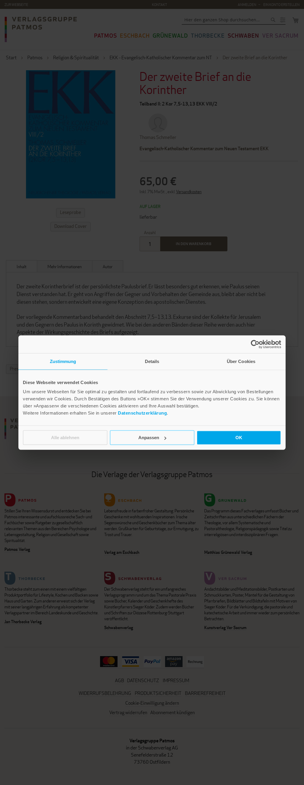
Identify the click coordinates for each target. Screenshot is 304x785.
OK (238, 437)
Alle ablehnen (65, 437)
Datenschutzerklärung (142, 412)
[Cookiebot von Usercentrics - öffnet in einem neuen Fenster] (255, 344)
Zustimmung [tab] (63, 361)
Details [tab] (152, 361)
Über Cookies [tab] (241, 361)
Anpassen (148, 437)
